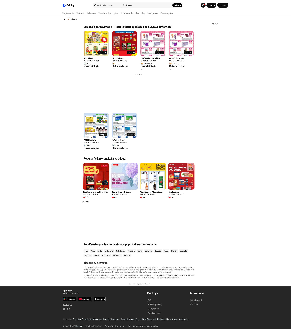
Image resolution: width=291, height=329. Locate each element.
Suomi (131, 319)
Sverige (175, 319)
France (138, 319)
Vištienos (117, 255)
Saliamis (127, 255)
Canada (98, 319)
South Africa (184, 319)
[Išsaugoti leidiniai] (203, 5)
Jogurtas (184, 251)
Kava (93, 251)
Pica (86, 251)
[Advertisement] (138, 92)
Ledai (100, 251)
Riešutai (157, 251)
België (92, 319)
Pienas (155, 275)
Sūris (140, 251)
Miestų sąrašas (153, 13)
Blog (143, 13)
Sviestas (183, 275)
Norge (168, 319)
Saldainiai (131, 251)
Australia (85, 319)
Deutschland (115, 319)
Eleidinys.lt (147, 267)
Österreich (77, 319)
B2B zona (194, 304)
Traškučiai (106, 255)
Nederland (161, 319)
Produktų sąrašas (167, 13)
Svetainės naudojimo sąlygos (115, 326)
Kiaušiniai (169, 275)
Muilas (96, 255)
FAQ (149, 300)
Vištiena (148, 251)
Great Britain (146, 319)
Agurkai (87, 255)
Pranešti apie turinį (155, 304)
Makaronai (109, 251)
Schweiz (106, 319)
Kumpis (174, 251)
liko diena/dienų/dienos (94, 326)
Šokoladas (120, 251)
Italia (154, 319)
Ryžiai (166, 251)
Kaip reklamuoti (196, 300)
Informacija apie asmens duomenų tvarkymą (143, 326)
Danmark (124, 319)
